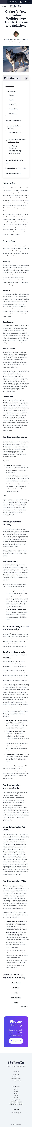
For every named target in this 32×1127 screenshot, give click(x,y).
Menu (3, 6)
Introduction (10, 86)
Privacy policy (16, 1081)
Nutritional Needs (14, 132)
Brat (16, 993)
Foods (16, 1096)
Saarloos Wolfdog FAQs (13, 173)
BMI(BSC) (14, 2)
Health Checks (13, 109)
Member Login (26, 2)
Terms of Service (16, 1079)
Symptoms (16, 1100)
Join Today (15, 1041)
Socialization (13, 104)
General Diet (13, 114)
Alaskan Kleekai (16, 983)
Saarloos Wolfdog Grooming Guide (14, 161)
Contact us (16, 1077)
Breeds (16, 1098)
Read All (23, 1006)
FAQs (16, 1089)
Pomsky (16, 1002)
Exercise (11, 100)
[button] (16, 78)
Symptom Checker (16, 1102)
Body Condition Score (16, 1104)
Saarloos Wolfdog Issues (13, 121)
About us (16, 1074)
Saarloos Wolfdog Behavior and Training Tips (16, 141)
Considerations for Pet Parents (16, 168)
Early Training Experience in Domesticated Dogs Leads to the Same (15, 149)
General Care (12, 91)
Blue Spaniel (16, 988)
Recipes (16, 1094)
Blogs (16, 1091)
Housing (11, 95)
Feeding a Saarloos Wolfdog (14, 127)
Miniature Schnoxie (16, 997)
